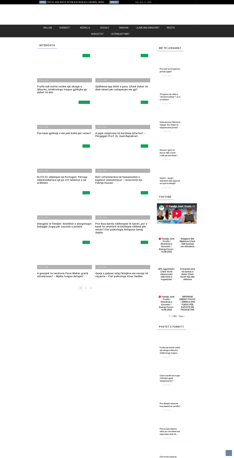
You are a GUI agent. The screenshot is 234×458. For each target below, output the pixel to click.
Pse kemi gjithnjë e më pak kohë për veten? (64, 133)
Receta (171, 27)
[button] (166, 240)
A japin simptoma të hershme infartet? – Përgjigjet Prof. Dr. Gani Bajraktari (120, 135)
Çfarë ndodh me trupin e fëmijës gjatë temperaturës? (170, 378)
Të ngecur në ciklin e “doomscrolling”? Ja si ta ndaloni (170, 97)
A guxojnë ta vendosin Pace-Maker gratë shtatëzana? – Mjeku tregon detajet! (62, 275)
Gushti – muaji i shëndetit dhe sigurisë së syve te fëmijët (170, 181)
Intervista (84, 102)
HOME (42, 2)
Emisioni (124, 27)
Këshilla (85, 27)
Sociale (104, 27)
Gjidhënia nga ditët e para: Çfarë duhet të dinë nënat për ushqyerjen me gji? (121, 88)
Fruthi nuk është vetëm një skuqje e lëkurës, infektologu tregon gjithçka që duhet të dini (76, 2)
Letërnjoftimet (120, 34)
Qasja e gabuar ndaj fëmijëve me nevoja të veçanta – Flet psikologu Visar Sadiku (121, 275)
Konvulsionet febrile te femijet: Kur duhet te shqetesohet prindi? (170, 125)
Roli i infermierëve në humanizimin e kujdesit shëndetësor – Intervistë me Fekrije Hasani (118, 180)
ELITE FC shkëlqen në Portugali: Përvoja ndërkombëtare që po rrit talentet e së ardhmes (62, 180)
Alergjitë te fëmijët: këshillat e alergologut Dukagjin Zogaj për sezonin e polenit (64, 225)
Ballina (47, 27)
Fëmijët (114, 2)
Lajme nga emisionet (148, 27)
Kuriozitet (97, 34)
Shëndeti (64, 27)
